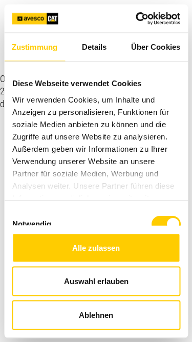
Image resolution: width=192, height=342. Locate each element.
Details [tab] (94, 47)
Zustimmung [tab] (34, 47)
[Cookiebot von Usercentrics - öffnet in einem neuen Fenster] (136, 18)
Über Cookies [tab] (155, 47)
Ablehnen (96, 314)
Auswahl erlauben (96, 281)
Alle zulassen (96, 247)
